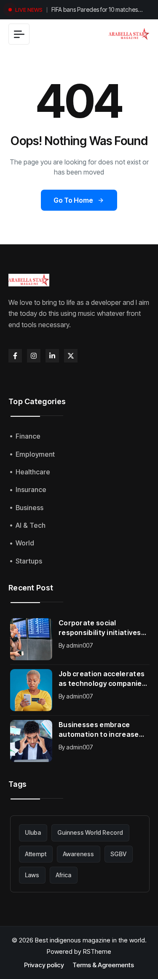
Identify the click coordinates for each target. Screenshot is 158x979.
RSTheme (97, 951)
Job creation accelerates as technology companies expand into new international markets (102, 678)
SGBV (118, 853)
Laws (32, 874)
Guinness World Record (90, 832)
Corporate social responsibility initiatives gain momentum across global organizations (100, 628)
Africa (63, 874)
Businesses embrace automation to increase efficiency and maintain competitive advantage (99, 729)
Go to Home (73, 200)
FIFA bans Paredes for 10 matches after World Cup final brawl (94, 10)
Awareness (78, 853)
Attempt (35, 853)
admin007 (79, 645)
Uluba (33, 832)
